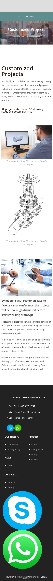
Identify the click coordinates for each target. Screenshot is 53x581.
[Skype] (10, 427)
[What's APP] (22, 549)
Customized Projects (33, 36)
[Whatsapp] (17, 427)
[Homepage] (14, 36)
